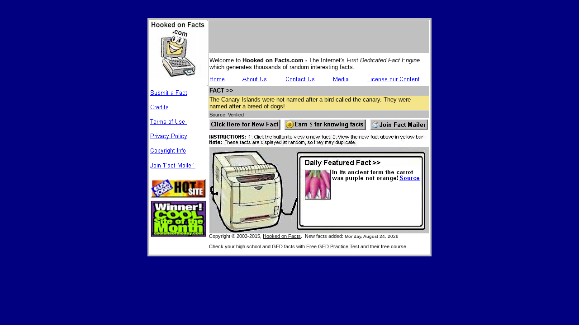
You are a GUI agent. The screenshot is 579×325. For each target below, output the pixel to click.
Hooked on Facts (282, 236)
